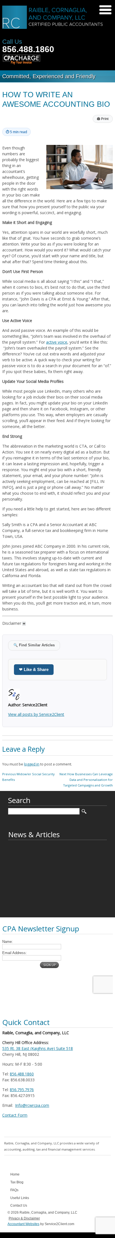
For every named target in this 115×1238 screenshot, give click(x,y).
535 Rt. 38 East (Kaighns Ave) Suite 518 (37, 1048)
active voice (56, 342)
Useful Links (19, 1198)
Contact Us (18, 1205)
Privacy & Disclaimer (24, 1218)
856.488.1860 (28, 49)
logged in (31, 764)
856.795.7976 (22, 1089)
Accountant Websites (23, 1224)
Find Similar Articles (34, 645)
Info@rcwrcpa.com (32, 1105)
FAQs (14, 1190)
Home (15, 1174)
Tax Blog (16, 1182)
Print (103, 119)
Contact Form (14, 1115)
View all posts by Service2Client (36, 714)
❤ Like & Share (34, 669)
